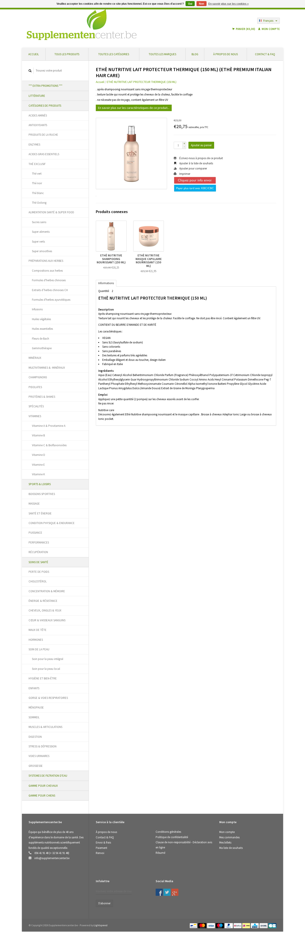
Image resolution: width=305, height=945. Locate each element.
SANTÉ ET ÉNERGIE (40, 513)
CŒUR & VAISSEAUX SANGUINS (47, 620)
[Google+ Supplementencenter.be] (174, 892)
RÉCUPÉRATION (38, 552)
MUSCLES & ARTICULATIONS (45, 727)
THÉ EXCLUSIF (37, 164)
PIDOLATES (35, 387)
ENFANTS (34, 688)
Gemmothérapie (42, 348)
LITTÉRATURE (37, 96)
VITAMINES (35, 416)
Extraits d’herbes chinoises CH (50, 290)
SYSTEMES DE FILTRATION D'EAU (48, 776)
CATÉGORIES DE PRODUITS (45, 106)
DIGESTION (35, 737)
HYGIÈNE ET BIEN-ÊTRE (43, 678)
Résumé (160, 853)
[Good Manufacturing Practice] (219, 882)
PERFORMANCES (39, 542)
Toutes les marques (162, 54)
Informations (106, 283)
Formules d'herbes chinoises (49, 280)
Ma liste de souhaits (231, 848)
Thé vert (37, 173)
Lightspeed (100, 925)
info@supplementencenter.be (51, 858)
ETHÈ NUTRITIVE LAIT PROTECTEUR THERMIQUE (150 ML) (141, 82)
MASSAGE (34, 503)
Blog (195, 54)
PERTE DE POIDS (39, 572)
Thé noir (37, 183)
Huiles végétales (41, 319)
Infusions (37, 309)
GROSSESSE (36, 766)
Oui (190, 3)
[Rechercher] (30, 71)
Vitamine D (38, 455)
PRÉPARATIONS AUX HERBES (46, 261)
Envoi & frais (103, 842)
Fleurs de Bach (40, 338)
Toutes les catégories (113, 54)
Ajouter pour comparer (193, 168)
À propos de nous (225, 54)
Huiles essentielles (42, 329)
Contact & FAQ (265, 54)
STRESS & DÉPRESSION (42, 746)
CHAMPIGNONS (38, 377)
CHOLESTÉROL (38, 581)
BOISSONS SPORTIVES (42, 494)
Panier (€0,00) (245, 29)
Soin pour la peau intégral (47, 659)
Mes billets (225, 842)
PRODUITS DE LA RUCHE (43, 135)
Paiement (101, 848)
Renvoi (100, 853)
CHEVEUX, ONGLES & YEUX (45, 610)
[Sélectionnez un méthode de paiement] (193, 925)
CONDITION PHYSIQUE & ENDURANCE (52, 523)
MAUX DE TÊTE (37, 630)
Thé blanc (38, 193)
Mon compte (270, 29)
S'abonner (104, 903)
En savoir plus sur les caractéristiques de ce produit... (133, 108)
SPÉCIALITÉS (36, 406)
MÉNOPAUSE (36, 707)
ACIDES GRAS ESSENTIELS (44, 154)
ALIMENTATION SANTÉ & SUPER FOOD (51, 212)
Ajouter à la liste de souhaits (196, 163)
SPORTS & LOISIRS (40, 484)
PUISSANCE (35, 533)
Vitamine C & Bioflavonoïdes (49, 445)
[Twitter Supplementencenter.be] (167, 892)
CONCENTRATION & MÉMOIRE (47, 591)
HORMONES (36, 640)
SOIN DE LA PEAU (39, 649)
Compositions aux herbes (47, 271)
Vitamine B (38, 435)
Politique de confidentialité (172, 837)
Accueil (33, 54)
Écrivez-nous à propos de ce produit (201, 158)
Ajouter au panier (201, 145)
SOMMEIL (34, 717)
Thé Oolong (39, 203)
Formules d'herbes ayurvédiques (51, 300)
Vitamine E (38, 465)
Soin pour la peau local (46, 669)
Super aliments (41, 232)
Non (201, 3)
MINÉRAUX (35, 358)
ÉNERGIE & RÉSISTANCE (43, 601)
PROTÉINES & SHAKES (42, 397)
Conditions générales (168, 832)
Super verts (38, 241)
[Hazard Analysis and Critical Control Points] (220, 882)
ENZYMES (34, 144)
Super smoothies (42, 251)
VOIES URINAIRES (39, 756)
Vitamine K (38, 474)
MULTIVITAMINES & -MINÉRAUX (47, 368)
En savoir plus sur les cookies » (228, 3)
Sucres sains (39, 222)
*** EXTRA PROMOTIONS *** (45, 86)
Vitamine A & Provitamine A (48, 426)
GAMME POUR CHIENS (42, 795)
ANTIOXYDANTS (38, 125)
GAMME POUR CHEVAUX (43, 786)
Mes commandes (229, 837)
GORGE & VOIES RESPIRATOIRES (48, 698)
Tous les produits (66, 54)
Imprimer (184, 174)
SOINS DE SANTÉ (38, 562)
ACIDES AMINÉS (38, 115)
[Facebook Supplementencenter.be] (159, 892)
